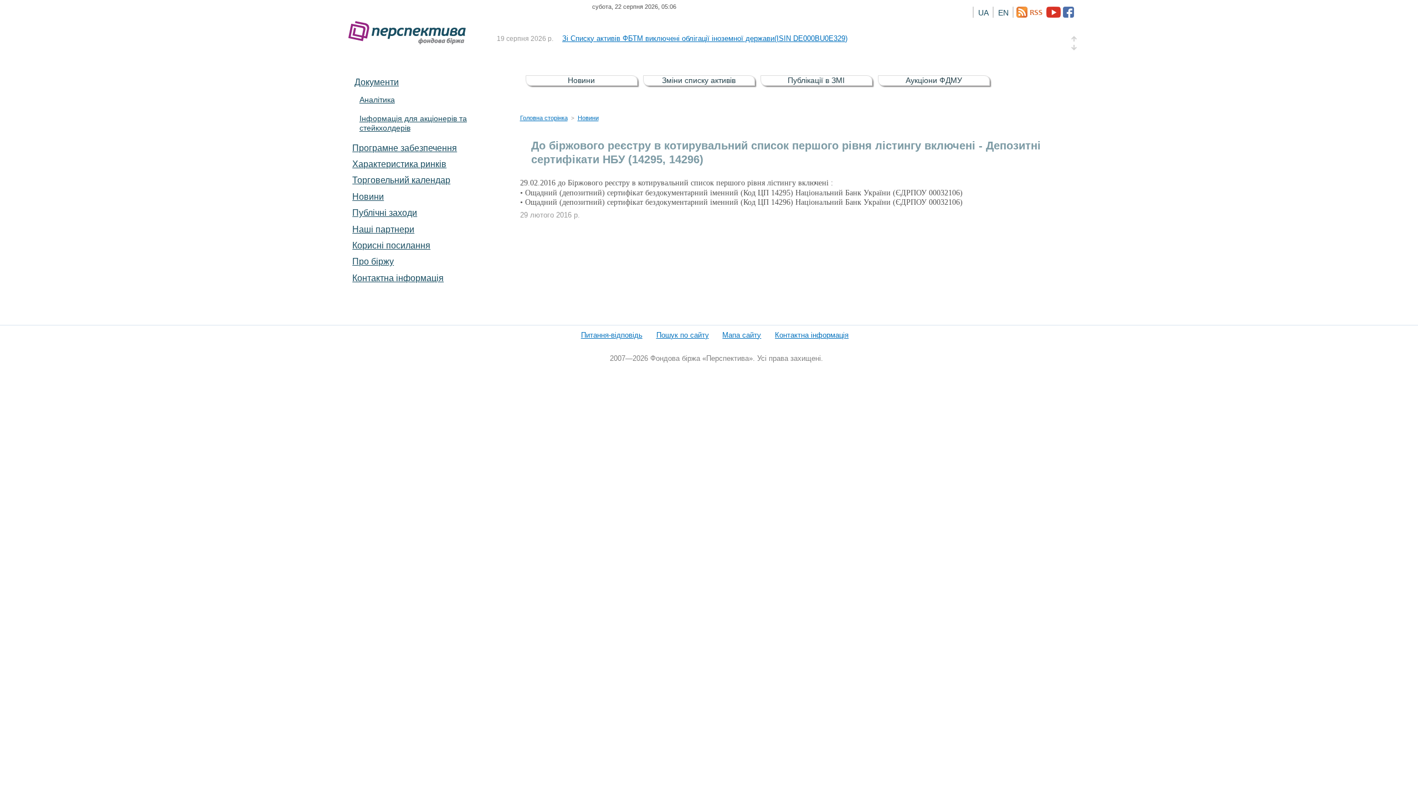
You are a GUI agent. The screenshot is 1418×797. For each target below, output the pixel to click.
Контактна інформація (398, 278)
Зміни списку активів (699, 80)
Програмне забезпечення (404, 148)
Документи (376, 82)
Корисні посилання (391, 245)
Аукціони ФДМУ (934, 80)
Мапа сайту (741, 335)
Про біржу (373, 261)
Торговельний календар (401, 180)
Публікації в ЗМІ (816, 80)
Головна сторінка (544, 118)
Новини (368, 196)
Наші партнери (383, 229)
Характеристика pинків (399, 164)
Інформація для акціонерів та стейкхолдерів (413, 123)
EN (1003, 12)
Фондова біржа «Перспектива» (410, 33)
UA (983, 12)
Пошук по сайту (682, 335)
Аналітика (377, 99)
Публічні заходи (384, 213)
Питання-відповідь (612, 335)
